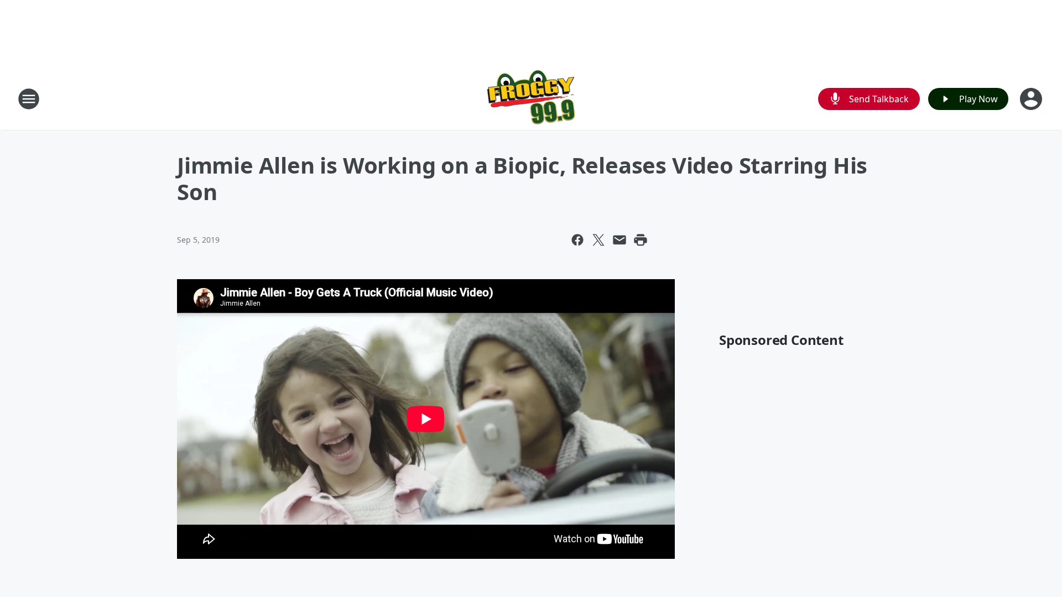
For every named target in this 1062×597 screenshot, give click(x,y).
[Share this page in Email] (619, 240)
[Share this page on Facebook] (577, 240)
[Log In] (1032, 99)
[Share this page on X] (598, 240)
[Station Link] (531, 99)
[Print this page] (640, 240)
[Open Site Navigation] (29, 99)
